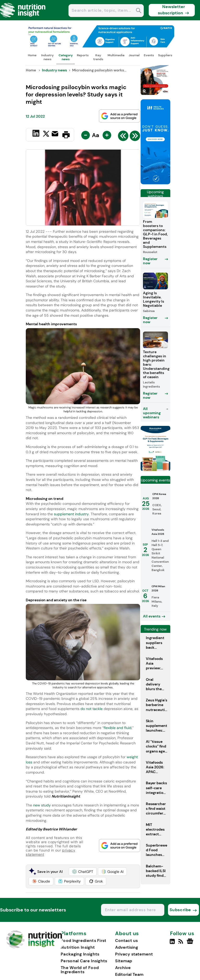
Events (149, 55)
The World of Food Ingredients (80, 969)
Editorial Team (129, 974)
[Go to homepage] (34, 947)
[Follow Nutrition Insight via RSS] (181, 943)
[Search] (138, 11)
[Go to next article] (135, 137)
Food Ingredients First (84, 940)
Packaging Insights (80, 954)
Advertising (126, 947)
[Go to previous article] (123, 137)
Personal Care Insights (84, 960)
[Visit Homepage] (23, 18)
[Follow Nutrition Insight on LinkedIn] (172, 943)
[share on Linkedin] (37, 134)
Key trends (98, 57)
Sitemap (123, 960)
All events (151, 616)
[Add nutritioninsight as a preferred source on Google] (119, 116)
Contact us (126, 940)
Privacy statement (134, 954)
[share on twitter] (46, 134)
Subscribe (180, 909)
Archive (123, 967)
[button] (83, 871)
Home (32, 55)
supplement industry (71, 514)
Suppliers (165, 55)
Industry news (47, 57)
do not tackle (91, 709)
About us (127, 933)
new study (42, 805)
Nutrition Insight (78, 947)
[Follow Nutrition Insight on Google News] (191, 943)
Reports (83, 55)
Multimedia (116, 55)
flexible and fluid (118, 728)
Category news (66, 57)
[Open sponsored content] (100, 46)
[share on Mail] (56, 134)
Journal (134, 55)
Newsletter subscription (171, 9)
